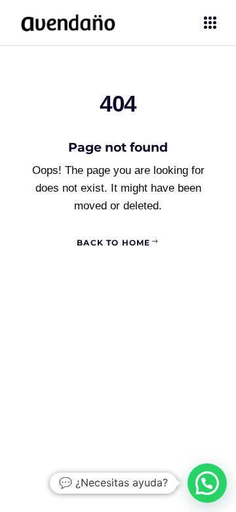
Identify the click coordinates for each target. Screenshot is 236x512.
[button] (207, 483)
